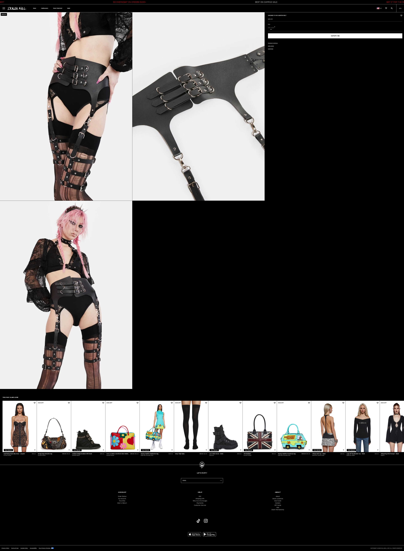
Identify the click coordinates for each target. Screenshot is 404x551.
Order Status (122, 496)
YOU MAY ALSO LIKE (10, 397)
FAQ (200, 496)
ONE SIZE (271, 27)
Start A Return (122, 503)
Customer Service (200, 505)
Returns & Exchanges (200, 500)
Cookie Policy (24, 548)
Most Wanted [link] (57, 8)
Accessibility (33, 548)
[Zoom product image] (66, 106)
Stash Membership (278, 509)
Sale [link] (68, 8)
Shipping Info (200, 498)
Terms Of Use (15, 548)
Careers (277, 503)
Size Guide (277, 500)
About (278, 496)
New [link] (34, 8)
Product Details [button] (273, 43)
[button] (129, 2)
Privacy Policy (5, 548)
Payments (200, 503)
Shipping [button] (270, 48)
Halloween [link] (44, 8)
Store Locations (277, 498)
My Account (122, 498)
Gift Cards (277, 505)
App (277, 507)
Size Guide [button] (271, 46)
